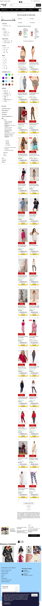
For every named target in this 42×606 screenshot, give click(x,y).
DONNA (6, 96)
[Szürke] (6, 78)
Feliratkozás (34, 535)
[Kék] (6, 75)
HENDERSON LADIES (8, 99)
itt (12, 600)
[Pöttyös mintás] (9, 84)
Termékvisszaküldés (5, 571)
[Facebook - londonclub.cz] (19, 2)
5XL (35, 408)
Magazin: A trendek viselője (5, 1)
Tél (5, 50)
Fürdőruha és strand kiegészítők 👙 (8, 131)
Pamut (6, 34)
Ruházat (4, 119)
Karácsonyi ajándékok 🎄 (7, 116)
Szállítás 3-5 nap (8, 40)
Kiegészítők (5, 152)
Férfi (3, 158)
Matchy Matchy (5, 110)
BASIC (6, 90)
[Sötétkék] (3, 81)
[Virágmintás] (12, 84)
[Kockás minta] (3, 84)
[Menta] (9, 81)
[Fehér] (3, 75)
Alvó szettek (8, 145)
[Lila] (3, 78)
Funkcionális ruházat (6, 108)
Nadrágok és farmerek (9, 134)
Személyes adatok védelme (6, 579)
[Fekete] (12, 78)
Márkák (3, 162)
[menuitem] (5, 9)
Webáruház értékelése (5, 581)
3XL (30, 408)
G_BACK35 (23, 71)
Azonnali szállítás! (8, 42)
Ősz (5, 49)
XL (5, 68)
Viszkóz (6, 35)
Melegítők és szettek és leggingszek (9, 136)
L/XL (5, 67)
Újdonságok (4, 114)
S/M (5, 60)
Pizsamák (7, 142)
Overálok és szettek (8, 127)
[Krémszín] (9, 78)
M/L (5, 63)
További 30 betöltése (28, 503)
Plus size (5, 155)
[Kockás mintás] (6, 84)
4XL (32, 408)
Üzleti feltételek (4, 578)
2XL (36, 74)
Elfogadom (34, 595)
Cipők (4, 154)
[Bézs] (12, 75)
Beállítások (7, 603)
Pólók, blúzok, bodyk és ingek (10, 147)
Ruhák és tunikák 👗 (8, 121)
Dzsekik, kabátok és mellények (8, 123)
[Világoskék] (6, 81)
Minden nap (7, 25)
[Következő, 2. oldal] (29, 509)
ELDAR (5, 98)
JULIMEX (6, 101)
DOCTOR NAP (7, 95)
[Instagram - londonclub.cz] (21, 2)
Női (2, 118)
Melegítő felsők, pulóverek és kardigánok (10, 126)
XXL (24, 74)
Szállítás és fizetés (4, 573)
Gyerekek (4, 160)
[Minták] (12, 81)
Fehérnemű (7, 148)
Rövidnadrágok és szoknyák (10, 132)
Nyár (6, 52)
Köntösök (7, 140)
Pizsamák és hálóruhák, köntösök (9, 139)
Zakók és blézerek (8, 129)
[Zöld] (9, 75)
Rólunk (2, 576)
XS (5, 57)
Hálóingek (7, 143)
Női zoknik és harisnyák (9, 150)
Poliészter (6, 32)
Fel (29, 506)
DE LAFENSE (7, 93)
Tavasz (6, 47)
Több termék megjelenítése (28, 41)
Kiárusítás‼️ (4, 112)
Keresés (38, 5)
